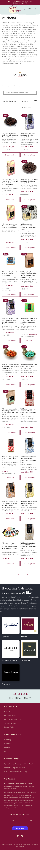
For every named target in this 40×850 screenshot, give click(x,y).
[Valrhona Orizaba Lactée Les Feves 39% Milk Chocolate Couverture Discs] (11, 307)
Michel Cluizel (8, 660)
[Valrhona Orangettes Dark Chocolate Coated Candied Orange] (11, 122)
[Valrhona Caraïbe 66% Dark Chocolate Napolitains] (11, 260)
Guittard (6, 637)
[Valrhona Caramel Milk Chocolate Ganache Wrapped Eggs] (29, 353)
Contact (7, 712)
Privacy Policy (9, 727)
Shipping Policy (9, 716)
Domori (24, 637)
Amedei (24, 660)
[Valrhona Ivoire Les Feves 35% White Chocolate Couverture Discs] (29, 532)
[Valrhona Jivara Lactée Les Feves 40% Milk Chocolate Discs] (29, 490)
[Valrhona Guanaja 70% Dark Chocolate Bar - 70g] (11, 445)
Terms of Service (10, 723)
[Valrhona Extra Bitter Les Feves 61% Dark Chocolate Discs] (29, 122)
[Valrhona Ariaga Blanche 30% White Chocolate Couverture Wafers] (29, 213)
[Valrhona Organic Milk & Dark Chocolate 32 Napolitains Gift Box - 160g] (29, 307)
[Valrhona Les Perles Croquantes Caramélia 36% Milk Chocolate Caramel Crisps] (29, 260)
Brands (9, 86)
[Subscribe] (30, 820)
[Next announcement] (36, 2)
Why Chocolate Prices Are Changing (16, 772)
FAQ (5, 751)
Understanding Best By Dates (14, 768)
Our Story (7, 740)
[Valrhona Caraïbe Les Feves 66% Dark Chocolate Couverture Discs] (29, 445)
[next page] (31, 574)
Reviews (7, 747)
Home (3, 86)
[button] (4, 9)
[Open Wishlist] (29, 9)
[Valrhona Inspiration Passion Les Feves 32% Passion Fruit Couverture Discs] (11, 168)
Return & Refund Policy (12, 719)
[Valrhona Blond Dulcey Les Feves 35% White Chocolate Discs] (11, 490)
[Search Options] (34, 93)
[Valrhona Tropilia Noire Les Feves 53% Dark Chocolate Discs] (29, 168)
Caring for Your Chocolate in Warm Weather (19, 764)
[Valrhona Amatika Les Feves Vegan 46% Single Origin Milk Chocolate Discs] (11, 398)
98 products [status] (26, 107)
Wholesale (8, 744)
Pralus (5, 684)
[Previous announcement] (4, 2)
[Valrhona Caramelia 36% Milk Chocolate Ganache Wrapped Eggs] (11, 353)
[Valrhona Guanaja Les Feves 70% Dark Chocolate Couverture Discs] (29, 398)
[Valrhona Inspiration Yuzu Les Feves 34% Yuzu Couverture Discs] (11, 213)
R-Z (13, 86)
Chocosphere (10, 844)
